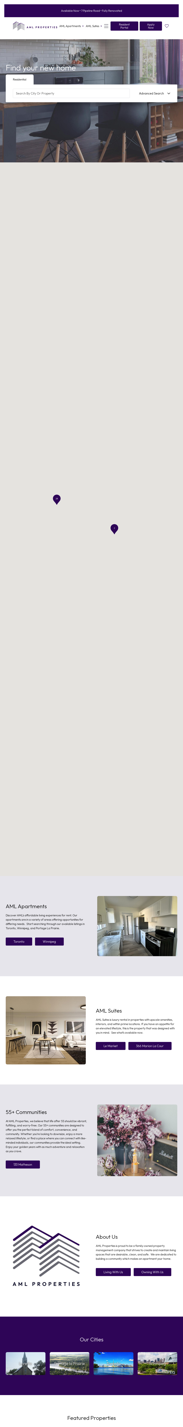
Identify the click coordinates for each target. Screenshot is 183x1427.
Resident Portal (124, 26)
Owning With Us (152, 1272)
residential (19, 79)
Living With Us (113, 1272)
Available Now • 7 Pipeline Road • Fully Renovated (91, 10)
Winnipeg (49, 942)
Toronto (18, 942)
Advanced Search (152, 93)
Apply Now (151, 26)
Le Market (111, 1046)
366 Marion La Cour (150, 1046)
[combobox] (71, 93)
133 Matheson (22, 1165)
